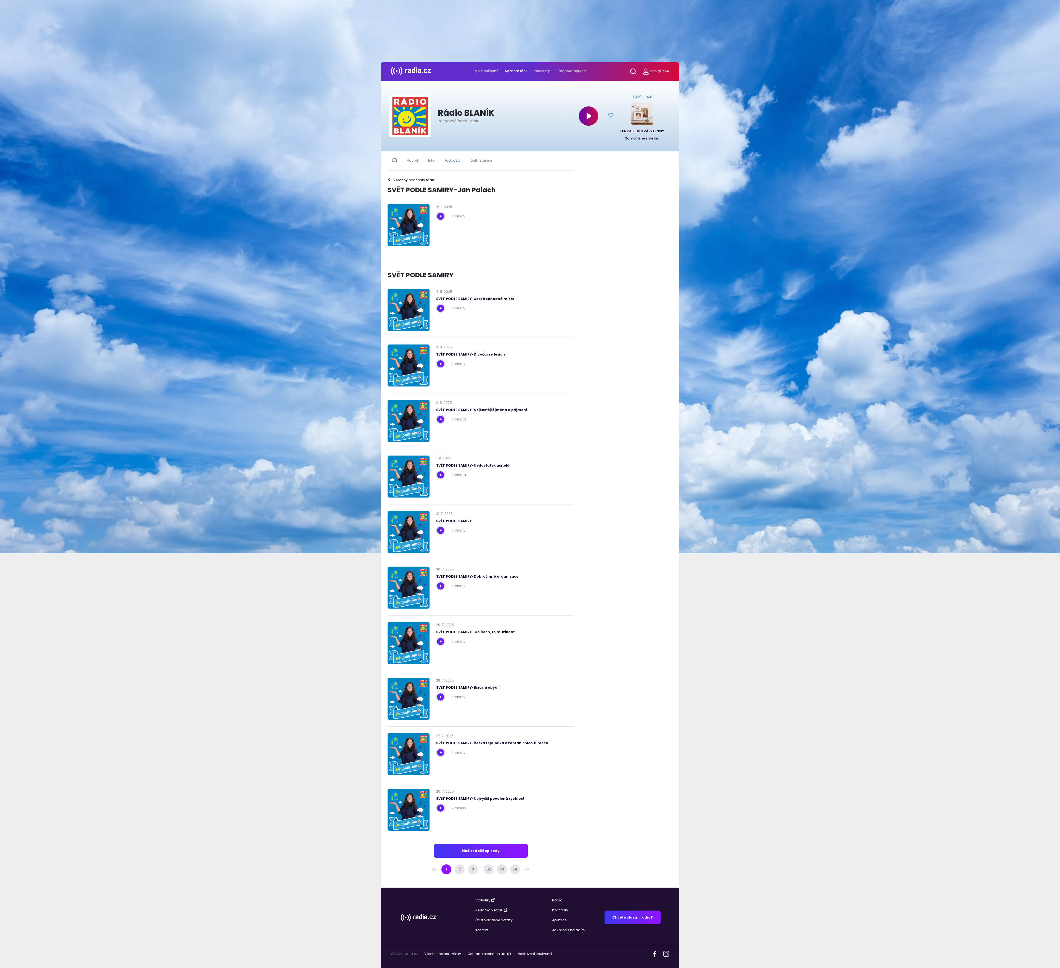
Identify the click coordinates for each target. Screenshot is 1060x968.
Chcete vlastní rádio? (632, 917)
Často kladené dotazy (494, 920)
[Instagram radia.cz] (666, 953)
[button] (435, 869)
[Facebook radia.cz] (654, 953)
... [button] (480, 867)
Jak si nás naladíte (568, 930)
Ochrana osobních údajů (489, 953)
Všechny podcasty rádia (411, 180)
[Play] (588, 116)
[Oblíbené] (611, 116)
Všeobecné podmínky (442, 953)
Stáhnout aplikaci (571, 71)
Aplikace (559, 920)
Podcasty (542, 71)
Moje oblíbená (487, 71)
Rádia (557, 900)
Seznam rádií (516, 71)
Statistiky (483, 900)
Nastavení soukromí (535, 953)
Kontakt (481, 930)
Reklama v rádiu (489, 910)
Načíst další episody (481, 850)
